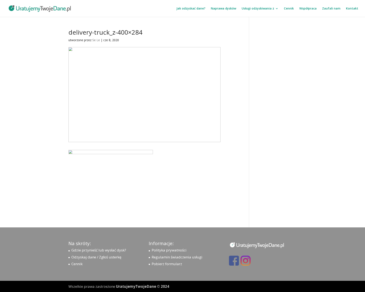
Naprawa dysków (223, 8)
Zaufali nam (331, 8)
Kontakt (352, 8)
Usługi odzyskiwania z (258, 8)
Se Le (96, 40)
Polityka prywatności (169, 250)
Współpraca (308, 8)
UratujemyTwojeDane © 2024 (142, 286)
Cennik (289, 8)
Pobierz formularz (167, 263)
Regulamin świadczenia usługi (177, 257)
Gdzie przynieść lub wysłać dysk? (98, 250)
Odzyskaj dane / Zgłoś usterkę (96, 257)
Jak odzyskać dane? (190, 8)
